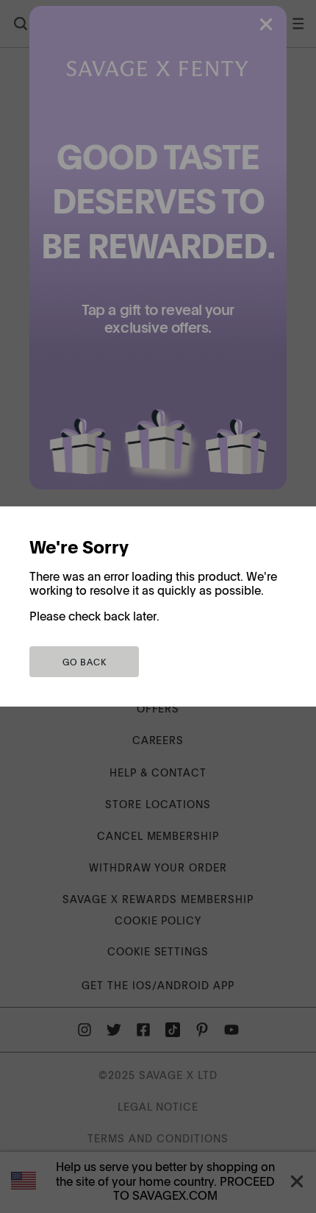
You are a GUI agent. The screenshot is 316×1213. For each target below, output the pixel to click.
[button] (84, 661)
